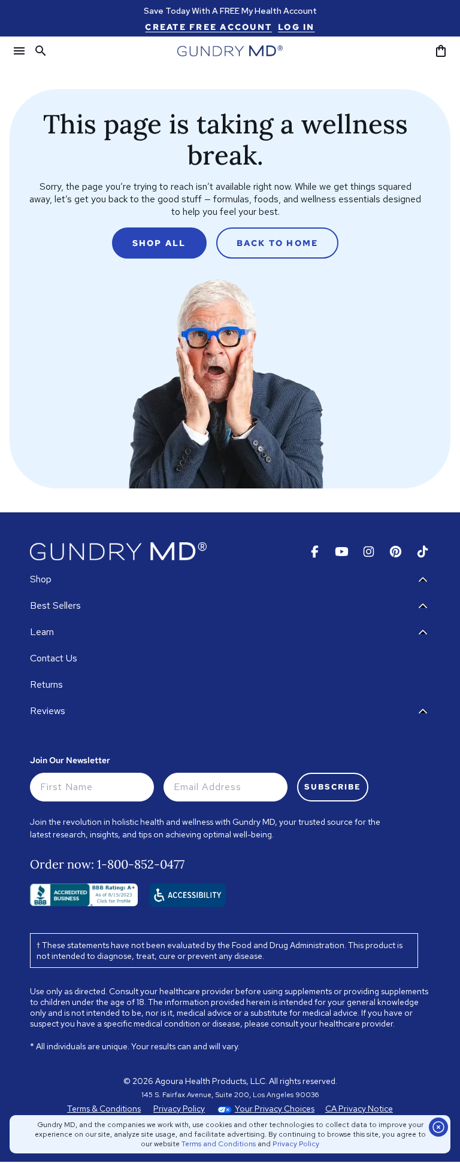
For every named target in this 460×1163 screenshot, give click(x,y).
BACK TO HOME (278, 243)
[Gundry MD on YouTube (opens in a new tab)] (341, 551)
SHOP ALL (159, 243)
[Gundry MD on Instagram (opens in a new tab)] (368, 551)
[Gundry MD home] (230, 50)
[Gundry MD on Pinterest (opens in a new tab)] (395, 551)
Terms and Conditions (218, 1144)
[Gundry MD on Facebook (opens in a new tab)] (314, 551)
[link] (208, 27)
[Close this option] (438, 1127)
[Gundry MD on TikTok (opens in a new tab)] (422, 551)
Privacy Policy (296, 1144)
